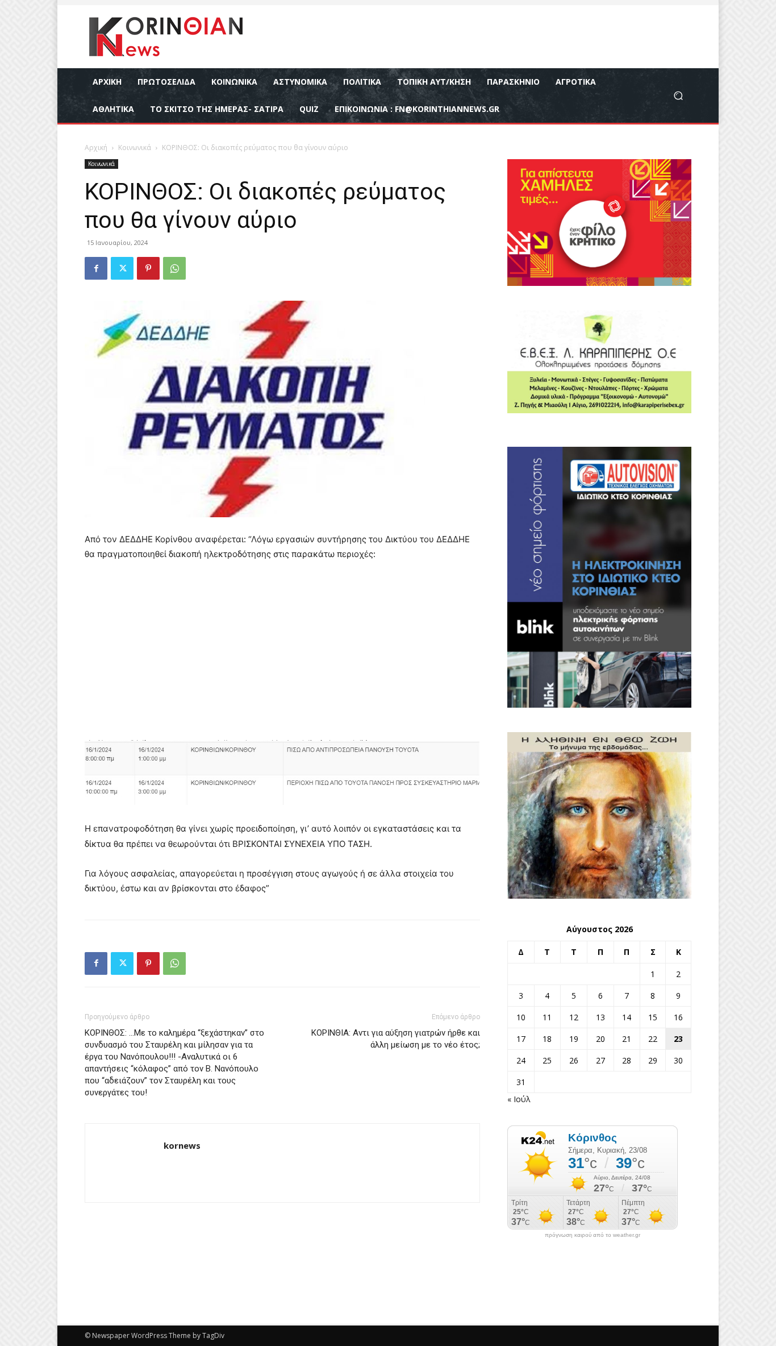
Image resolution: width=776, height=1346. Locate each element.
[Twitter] (122, 268)
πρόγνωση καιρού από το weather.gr (592, 1235)
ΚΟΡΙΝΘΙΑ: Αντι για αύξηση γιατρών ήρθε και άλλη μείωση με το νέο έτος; (395, 1039)
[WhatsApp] (174, 268)
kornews (182, 1145)
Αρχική (96, 147)
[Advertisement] (282, 656)
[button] (678, 95)
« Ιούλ (519, 1099)
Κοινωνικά (134, 147)
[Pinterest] (148, 268)
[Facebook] (96, 268)
